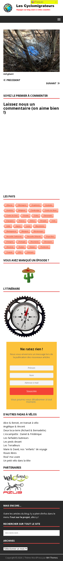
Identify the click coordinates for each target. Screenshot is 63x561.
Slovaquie (48, 242)
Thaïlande (44, 247)
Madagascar (11, 231)
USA (20, 252)
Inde (53, 221)
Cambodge (35, 210)
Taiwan (32, 247)
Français (38, 2)
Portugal (22, 242)
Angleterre (36, 205)
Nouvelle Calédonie (14, 236)
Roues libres (10, 453)
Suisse (21, 247)
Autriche (10, 210)
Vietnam (30, 252)
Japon (18, 226)
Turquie (9, 252)
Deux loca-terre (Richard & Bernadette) (24, 430)
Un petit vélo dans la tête (17, 460)
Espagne (10, 221)
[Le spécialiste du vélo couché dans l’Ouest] (16, 479)
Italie (8, 226)
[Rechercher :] (31, 532)
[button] (58, 19)
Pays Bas (50, 236)
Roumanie (35, 242)
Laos (28, 226)
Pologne (10, 242)
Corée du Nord (50, 210)
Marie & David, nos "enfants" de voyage (25, 449)
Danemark (48, 215)
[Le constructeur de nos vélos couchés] (13, 492)
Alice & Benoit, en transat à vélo (20, 422)
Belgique (21, 210)
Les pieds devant (12, 441)
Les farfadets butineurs (16, 438)
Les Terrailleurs (11, 445)
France (22, 221)
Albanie (9, 205)
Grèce (32, 221)
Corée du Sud (12, 215)
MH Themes (52, 557)
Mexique (25, 231)
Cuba (36, 215)
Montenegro (38, 231)
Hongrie (43, 221)
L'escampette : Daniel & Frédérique (22, 434)
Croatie (26, 215)
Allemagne (22, 205)
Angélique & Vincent (14, 426)
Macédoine (40, 226)
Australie (48, 205)
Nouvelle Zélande (34, 236)
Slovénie (10, 247)
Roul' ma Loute (11, 456)
